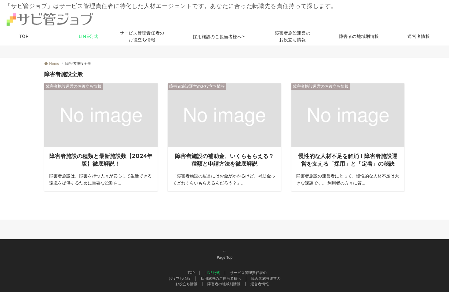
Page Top (224, 257)
